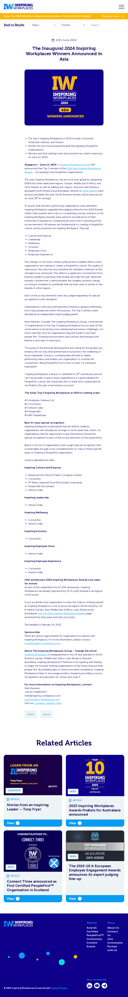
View (10, 823)
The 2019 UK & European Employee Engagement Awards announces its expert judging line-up (95, 872)
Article (46, 714)
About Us (113, 927)
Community (94, 939)
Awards (92, 927)
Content (92, 942)
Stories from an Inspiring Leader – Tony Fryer (28, 807)
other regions (89, 190)
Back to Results (14, 25)
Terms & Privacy (59, 988)
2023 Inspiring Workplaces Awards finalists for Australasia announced (95, 810)
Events (91, 946)
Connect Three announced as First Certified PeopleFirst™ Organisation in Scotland (32, 885)
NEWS (30, 714)
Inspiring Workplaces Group (74, 164)
